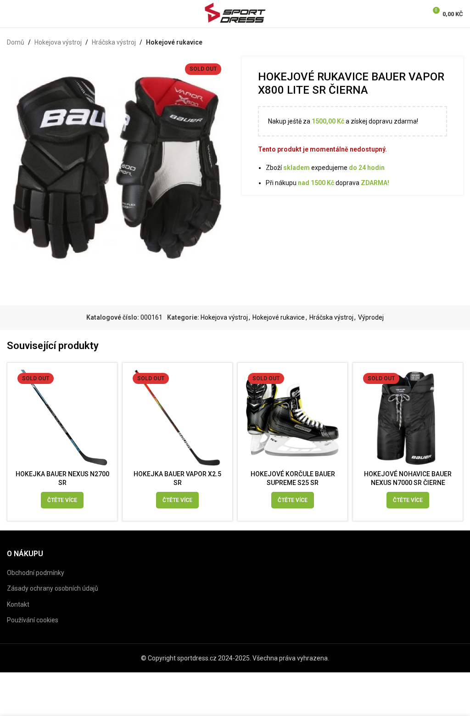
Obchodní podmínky (35, 572)
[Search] (26, 14)
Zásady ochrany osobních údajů (52, 588)
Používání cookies (32, 620)
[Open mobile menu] (10, 14)
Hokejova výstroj (58, 42)
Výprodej (371, 317)
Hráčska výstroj (114, 42)
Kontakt (18, 604)
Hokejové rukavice (174, 42)
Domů (15, 42)
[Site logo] (235, 13)
